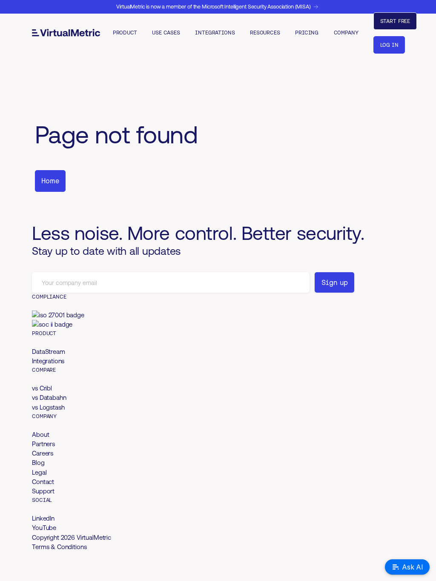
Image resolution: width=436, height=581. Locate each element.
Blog (38, 462)
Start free (395, 21)
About (40, 434)
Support (43, 491)
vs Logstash (48, 407)
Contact (43, 481)
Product (125, 32)
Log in (389, 45)
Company (346, 32)
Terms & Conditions (59, 546)
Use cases (166, 32)
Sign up (334, 282)
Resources (265, 32)
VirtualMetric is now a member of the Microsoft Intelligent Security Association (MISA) (214, 6)
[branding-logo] (66, 32)
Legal (39, 472)
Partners (43, 443)
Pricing (306, 32)
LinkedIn (43, 518)
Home (50, 181)
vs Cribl (42, 388)
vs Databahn (49, 397)
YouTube (44, 527)
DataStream (48, 351)
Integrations (215, 32)
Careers (42, 453)
